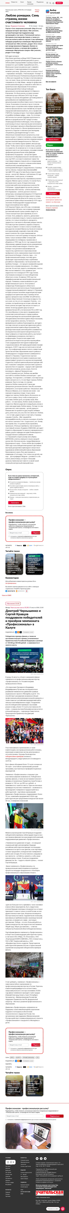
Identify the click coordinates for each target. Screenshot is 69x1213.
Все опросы (9, 512)
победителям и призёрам (14, 756)
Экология (7, 1168)
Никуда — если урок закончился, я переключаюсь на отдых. (24, 498)
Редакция (7, 1192)
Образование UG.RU (12, 558)
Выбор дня (8, 1170)
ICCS (22, 1189)
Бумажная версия (25, 1184)
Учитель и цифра (9, 1182)
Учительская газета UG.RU (20, 607)
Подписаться (36, 533)
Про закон (7, 1166)
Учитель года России (26, 1166)
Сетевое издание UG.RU (26, 1172)
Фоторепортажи (25, 1191)
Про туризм (8, 1172)
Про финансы (8, 1178)
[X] (21, 632)
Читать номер (37, 10)
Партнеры (7, 1196)
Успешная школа (25, 1160)
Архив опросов (50, 210)
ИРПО (12, 1057)
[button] (10, 591)
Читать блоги (53, 140)
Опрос (50, 145)
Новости (14, 2)
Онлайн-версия (24, 1187)
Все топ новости (51, 81)
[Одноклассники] (18, 632)
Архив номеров (30, 3)
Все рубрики (8, 1184)
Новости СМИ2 (6, 595)
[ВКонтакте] (16, 632)
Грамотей (7, 1176)
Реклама (7, 1194)
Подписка (40, 2)
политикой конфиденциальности (26, 536)
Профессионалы (28, 1057)
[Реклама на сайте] (63, 1209)
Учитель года (8, 1174)
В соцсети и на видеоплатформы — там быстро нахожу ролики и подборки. (25, 482)
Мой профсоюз (24, 1176)
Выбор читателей (55, 11)
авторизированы (10, 583)
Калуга (18, 1057)
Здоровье (7, 1180)
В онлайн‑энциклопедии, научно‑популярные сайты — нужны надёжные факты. (25, 486)
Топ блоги (50, 89)
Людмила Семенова (18, 26)
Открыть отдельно (52, 208)
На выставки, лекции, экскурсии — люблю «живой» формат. (24, 490)
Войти (59, 3)
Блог (22, 2)
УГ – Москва (24, 1174)
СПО (37, 1057)
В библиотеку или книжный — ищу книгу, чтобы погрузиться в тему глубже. (23, 494)
